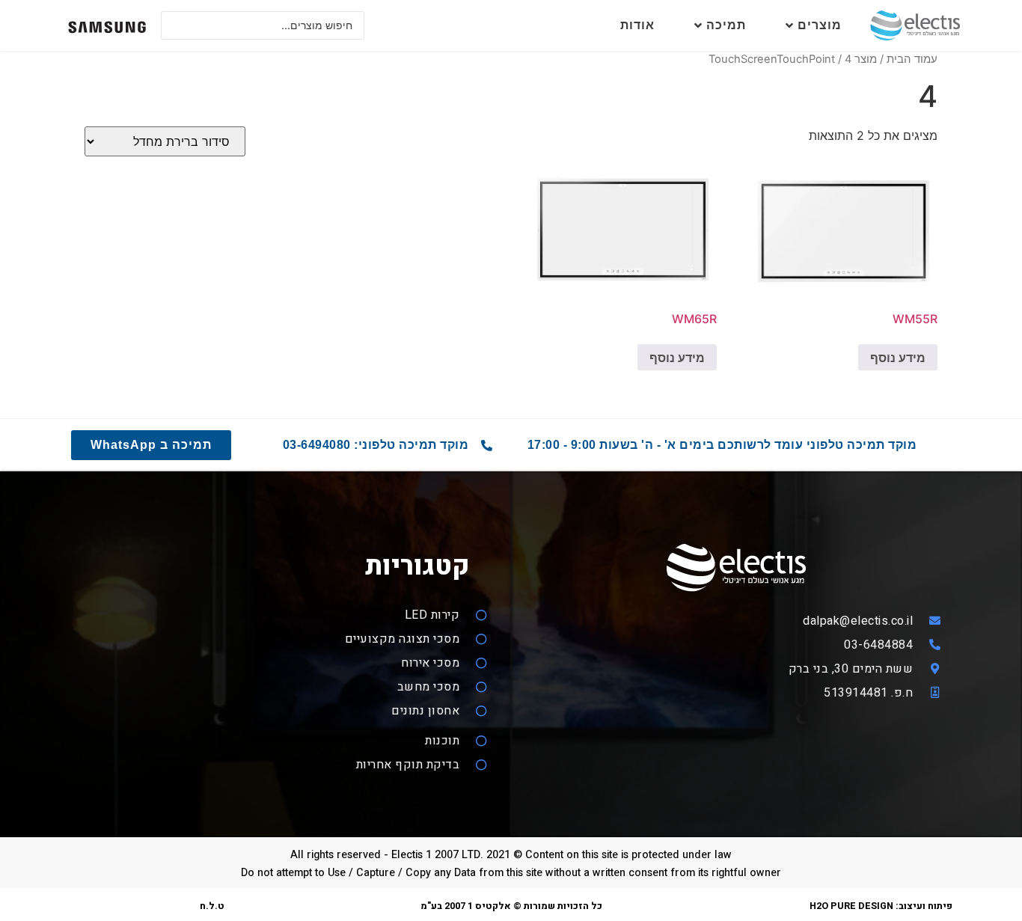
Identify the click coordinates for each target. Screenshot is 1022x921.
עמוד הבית (912, 59)
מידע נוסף (897, 357)
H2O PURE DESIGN (851, 906)
